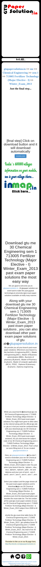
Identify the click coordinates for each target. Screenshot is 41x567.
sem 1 (35, 72)
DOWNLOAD (20, 156)
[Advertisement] (20, 36)
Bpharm (12, 561)
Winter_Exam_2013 (20, 83)
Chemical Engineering (15, 72)
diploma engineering (21, 561)
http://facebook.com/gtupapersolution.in (20, 544)
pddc (23, 563)
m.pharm (18, 563)
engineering (5, 561)
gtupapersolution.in (15, 69)
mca (29, 563)
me (31, 69)
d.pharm (29, 561)
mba (26, 563)
